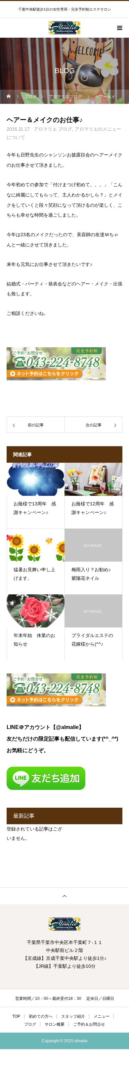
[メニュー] (119, 28)
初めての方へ (41, 1016)
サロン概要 (54, 1024)
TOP (16, 1016)
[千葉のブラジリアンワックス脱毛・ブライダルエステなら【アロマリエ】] (64, 924)
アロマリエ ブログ (53, 129)
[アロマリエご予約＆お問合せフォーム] (56, 378)
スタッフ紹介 (73, 1016)
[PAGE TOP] (64, 895)
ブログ (30, 1024)
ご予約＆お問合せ (89, 1024)
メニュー (101, 1016)
